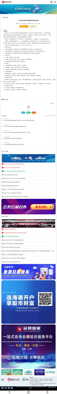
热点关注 (37, 380)
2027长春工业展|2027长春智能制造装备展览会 (13, 240)
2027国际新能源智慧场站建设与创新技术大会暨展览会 (14, 232)
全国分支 (41, 379)
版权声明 (50, 379)
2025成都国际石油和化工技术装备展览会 (13, 138)
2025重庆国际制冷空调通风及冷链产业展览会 (14, 144)
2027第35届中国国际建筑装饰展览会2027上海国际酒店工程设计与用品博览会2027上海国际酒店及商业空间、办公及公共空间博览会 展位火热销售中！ (28, 250)
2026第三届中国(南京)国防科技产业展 (11, 261)
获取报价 (31, 377)
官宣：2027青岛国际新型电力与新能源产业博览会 (13, 171)
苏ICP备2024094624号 (51, 383)
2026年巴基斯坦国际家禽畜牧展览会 (10, 236)
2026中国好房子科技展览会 (9, 229)
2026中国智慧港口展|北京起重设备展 (11, 182)
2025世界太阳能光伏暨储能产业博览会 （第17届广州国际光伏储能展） (19, 120)
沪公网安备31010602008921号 (37, 384)
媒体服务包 (36, 381)
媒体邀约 (41, 380)
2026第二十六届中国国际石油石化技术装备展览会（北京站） (17, 132)
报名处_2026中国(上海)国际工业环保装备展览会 (13, 189)
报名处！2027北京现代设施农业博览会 (11, 167)
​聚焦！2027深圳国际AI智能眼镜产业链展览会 (12, 254)
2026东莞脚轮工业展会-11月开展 (10, 174)
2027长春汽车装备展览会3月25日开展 (11, 247)
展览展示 (51, 380)
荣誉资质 (46, 379)
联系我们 (36, 379)
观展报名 (34, 26)
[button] (55, 372)
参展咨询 (25, 26)
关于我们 (31, 379)
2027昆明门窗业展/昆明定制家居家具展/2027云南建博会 (15, 196)
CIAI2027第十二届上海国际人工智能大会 (11, 193)
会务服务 (46, 380)
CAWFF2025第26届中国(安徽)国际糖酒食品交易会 (15, 126)
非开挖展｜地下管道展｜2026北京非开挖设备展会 (13, 178)
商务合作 (31, 381)
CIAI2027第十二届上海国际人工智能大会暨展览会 (13, 258)
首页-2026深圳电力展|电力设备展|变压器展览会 (13, 164)
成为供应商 (32, 380)
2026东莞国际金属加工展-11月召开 (10, 185)
